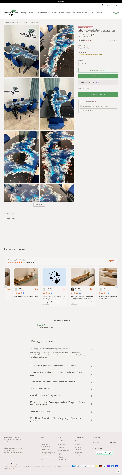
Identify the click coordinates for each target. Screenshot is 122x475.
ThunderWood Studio (20, 466)
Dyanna (42, 288)
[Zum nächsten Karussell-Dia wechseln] (116, 237)
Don (97, 288)
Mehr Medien (39, 204)
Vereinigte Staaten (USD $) (110, 5)
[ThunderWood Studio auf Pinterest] (96, 449)
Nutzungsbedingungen (47, 452)
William (70, 288)
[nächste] (82, 1)
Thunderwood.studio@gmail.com (14, 452)
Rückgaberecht (45, 449)
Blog (41, 459)
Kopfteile (60, 454)
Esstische (61, 447)
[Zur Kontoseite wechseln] (113, 13)
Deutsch (97, 5)
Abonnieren (113, 442)
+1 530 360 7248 (16, 448)
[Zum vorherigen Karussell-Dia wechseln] (112, 237)
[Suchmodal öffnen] (109, 13)
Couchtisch (61, 444)
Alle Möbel (61, 441)
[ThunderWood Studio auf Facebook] (93, 449)
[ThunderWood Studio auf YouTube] (101, 449)
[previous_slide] (5, 286)
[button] (38, 304)
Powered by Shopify (9, 468)
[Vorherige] (40, 1)
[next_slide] (116, 286)
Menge (80, 60)
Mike (13, 288)
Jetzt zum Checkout (98, 76)
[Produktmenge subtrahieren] (85, 64)
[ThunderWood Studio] (11, 12)
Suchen (42, 441)
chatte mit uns (104, 106)
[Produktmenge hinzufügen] (80, 64)
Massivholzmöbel (63, 450)
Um (76, 441)
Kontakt (77, 444)
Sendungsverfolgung (47, 456)
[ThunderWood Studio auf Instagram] (98, 449)
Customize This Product (98, 94)
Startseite (6, 22)
